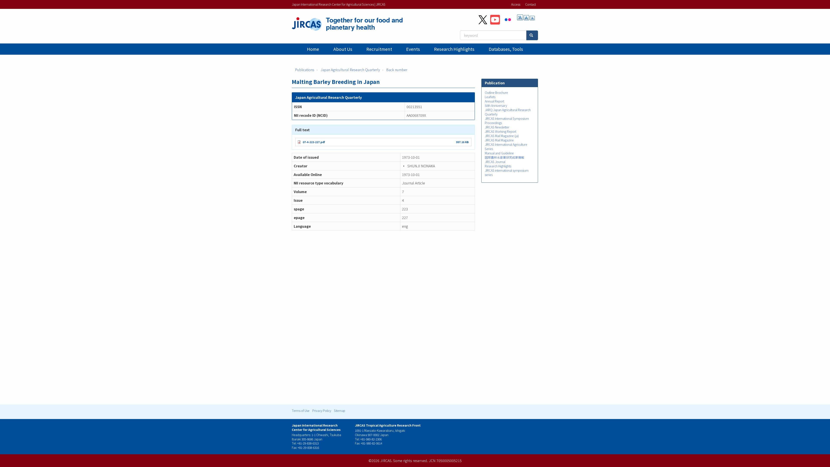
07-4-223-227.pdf (314, 142)
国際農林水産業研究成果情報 (504, 157)
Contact (530, 4)
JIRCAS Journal (495, 162)
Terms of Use (301, 410)
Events (413, 49)
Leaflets (490, 97)
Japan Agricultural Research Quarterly (350, 69)
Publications (304, 69)
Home (313, 49)
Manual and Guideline (499, 153)
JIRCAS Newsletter (497, 127)
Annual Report (494, 101)
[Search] (532, 35)
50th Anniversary (496, 105)
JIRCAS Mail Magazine (499, 140)
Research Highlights (454, 49)
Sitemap (339, 410)
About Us (342, 49)
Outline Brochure (496, 92)
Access (515, 4)
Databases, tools (506, 49)
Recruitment (379, 49)
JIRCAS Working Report (500, 131)
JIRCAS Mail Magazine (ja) (502, 136)
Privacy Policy (321, 410)
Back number (396, 69)
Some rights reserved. (410, 460)
